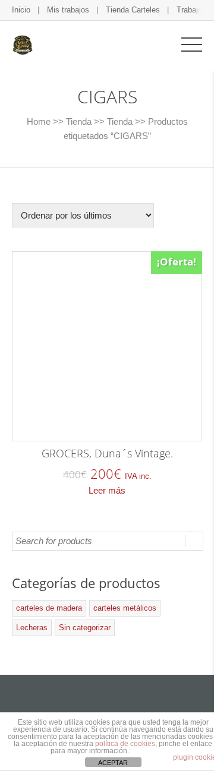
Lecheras (32, 627)
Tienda (79, 121)
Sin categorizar (85, 627)
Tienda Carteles (133, 9)
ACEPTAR (113, 762)
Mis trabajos (68, 9)
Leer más (107, 490)
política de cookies (125, 744)
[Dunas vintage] (22, 44)
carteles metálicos (124, 607)
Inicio (21, 9)
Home (39, 121)
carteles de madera (49, 607)
